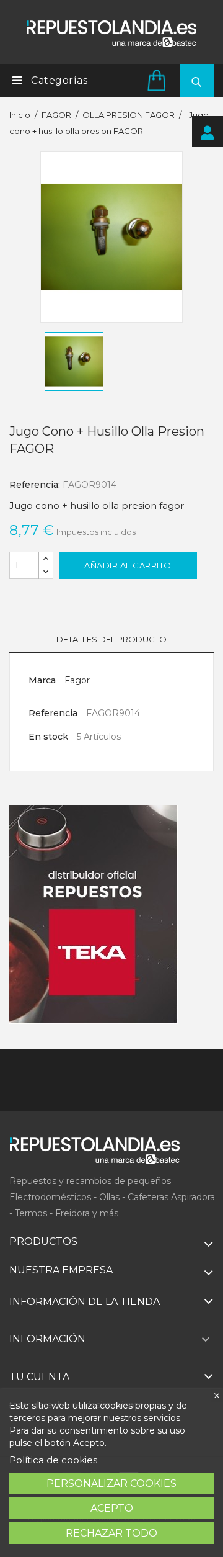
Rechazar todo (111, 1533)
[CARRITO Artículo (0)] (158, 80)
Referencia (52, 713)
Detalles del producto (111, 639)
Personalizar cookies (111, 1483)
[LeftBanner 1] (93, 914)
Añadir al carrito (128, 565)
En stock (48, 736)
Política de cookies (53, 1460)
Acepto (111, 1508)
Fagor (77, 680)
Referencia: (34, 484)
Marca (42, 680)
